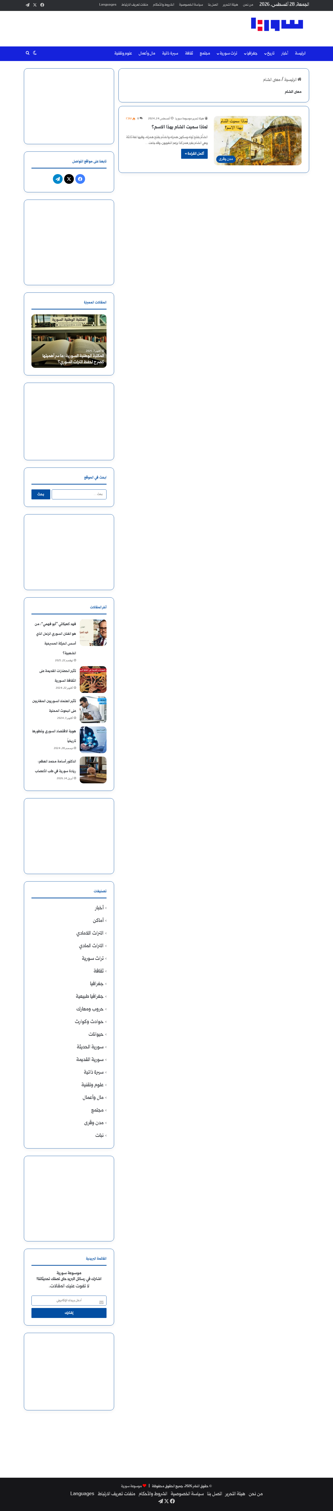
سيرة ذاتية (170, 53)
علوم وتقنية (123, 53)
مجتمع (205, 53)
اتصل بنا (213, 4)
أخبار (285, 53)
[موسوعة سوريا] (277, 24)
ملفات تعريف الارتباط (134, 4)
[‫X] (69, 179)
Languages (108, 4)
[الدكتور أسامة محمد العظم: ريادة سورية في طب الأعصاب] (93, 770)
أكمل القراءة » (194, 153)
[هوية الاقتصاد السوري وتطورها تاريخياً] (93, 739)
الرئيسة (300, 53)
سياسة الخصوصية (191, 4)
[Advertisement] (117, 27)
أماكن (98, 920)
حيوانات (96, 1034)
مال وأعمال (147, 53)
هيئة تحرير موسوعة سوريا (189, 119)
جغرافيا (252, 53)
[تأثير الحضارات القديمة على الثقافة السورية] (93, 679)
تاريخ (270, 53)
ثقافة (189, 53)
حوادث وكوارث (89, 1021)
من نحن (248, 4)
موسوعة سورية (131, 1486)
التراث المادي (91, 946)
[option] (69, 341)
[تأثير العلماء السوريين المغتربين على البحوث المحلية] (93, 709)
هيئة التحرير (230, 4)
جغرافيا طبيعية (90, 996)
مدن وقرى (94, 1123)
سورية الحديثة (90, 1047)
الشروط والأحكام (163, 4)
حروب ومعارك (90, 1009)
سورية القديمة (90, 1059)
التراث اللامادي (90, 933)
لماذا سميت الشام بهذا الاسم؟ (180, 127)
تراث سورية (228, 53)
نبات (99, 1135)
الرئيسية (290, 80)
